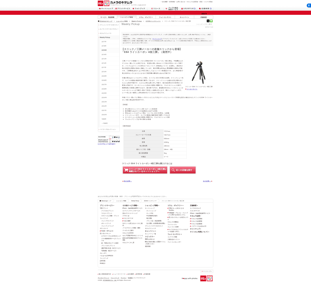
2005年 (104, 93)
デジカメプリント (103, 278)
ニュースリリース (119, 274)
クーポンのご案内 (127, 230)
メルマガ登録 (208, 1)
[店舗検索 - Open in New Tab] (205, 8)
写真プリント (104, 208)
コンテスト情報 (172, 237)
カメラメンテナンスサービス (131, 211)
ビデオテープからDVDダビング (111, 236)
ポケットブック (106, 223)
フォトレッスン (172, 224)
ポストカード (104, 228)
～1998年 (105, 123)
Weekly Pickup (137, 21)
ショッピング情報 (126, 17)
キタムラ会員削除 (196, 224)
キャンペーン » (150, 231)
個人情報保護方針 (105, 274)
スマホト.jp (125, 216)
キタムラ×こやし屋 (128, 242)
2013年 (104, 59)
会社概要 (165, 1)
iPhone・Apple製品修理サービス (132, 208)
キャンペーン (184, 17)
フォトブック (104, 218)
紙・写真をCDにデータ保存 (109, 243)
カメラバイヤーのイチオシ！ (109, 29)
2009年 (104, 76)
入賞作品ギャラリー (174, 239)
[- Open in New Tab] (208, 20)
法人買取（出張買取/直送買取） (156, 223)
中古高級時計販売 (151, 216)
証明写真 (102, 261)
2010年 (104, 72)
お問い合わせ (181, 1)
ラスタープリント (106, 213)
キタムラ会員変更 (196, 221)
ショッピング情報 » (152, 205)
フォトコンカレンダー (174, 242)
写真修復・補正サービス (108, 251)
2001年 (104, 110)
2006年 (104, 89)
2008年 (104, 80)
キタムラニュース (105, 33)
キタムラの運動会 (173, 222)
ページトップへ (207, 271)
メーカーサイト (192, 89)
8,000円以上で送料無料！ (107, 144)
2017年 (104, 42)
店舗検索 (203, 17)
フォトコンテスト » (175, 234)
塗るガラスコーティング (130, 213)
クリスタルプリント (107, 211)
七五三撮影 (127, 221)
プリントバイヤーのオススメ (109, 25)
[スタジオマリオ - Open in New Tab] (188, 8)
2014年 (104, 54)
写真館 (130, 278)
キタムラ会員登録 (196, 218)
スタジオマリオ (128, 218)
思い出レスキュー (105, 233)
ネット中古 (149, 213)
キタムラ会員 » (195, 216)
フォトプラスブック (107, 221)
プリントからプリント (108, 245)
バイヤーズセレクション (108, 129)
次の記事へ (207, 181)
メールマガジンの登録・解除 (131, 228)
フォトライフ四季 (173, 227)
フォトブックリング (107, 226)
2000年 (104, 115)
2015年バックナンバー (153, 21)
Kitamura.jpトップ (106, 21)
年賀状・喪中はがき (107, 231)
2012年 (104, 63)
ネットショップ (157, 38)
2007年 (104, 84)
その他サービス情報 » (130, 205)
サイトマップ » (195, 229)
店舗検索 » (194, 205)
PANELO (102, 263)
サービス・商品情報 (107, 17)
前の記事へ (128, 181)
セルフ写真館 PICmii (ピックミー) (132, 235)
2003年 (104, 102)
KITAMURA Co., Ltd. (110, 280)
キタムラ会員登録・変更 (195, 1)
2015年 (104, 50)
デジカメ (123, 278)
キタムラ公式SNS (128, 233)
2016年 (104, 46)
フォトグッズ (104, 258)
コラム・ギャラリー (146, 17)
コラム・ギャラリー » (175, 205)
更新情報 (147, 246)
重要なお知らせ (150, 239)
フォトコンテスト (165, 17)
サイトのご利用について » (199, 232)
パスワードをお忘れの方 (198, 226)
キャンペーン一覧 (150, 234)
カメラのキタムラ (195, 208)
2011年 (104, 67)
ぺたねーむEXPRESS (106, 256)
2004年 (104, 97)
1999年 (104, 119)
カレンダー (103, 253)
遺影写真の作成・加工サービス (111, 248)
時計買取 (149, 218)
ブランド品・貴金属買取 (153, 221)
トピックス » (149, 236)
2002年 (104, 106)
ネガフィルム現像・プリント (110, 216)
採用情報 (172, 1)
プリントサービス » (107, 205)
